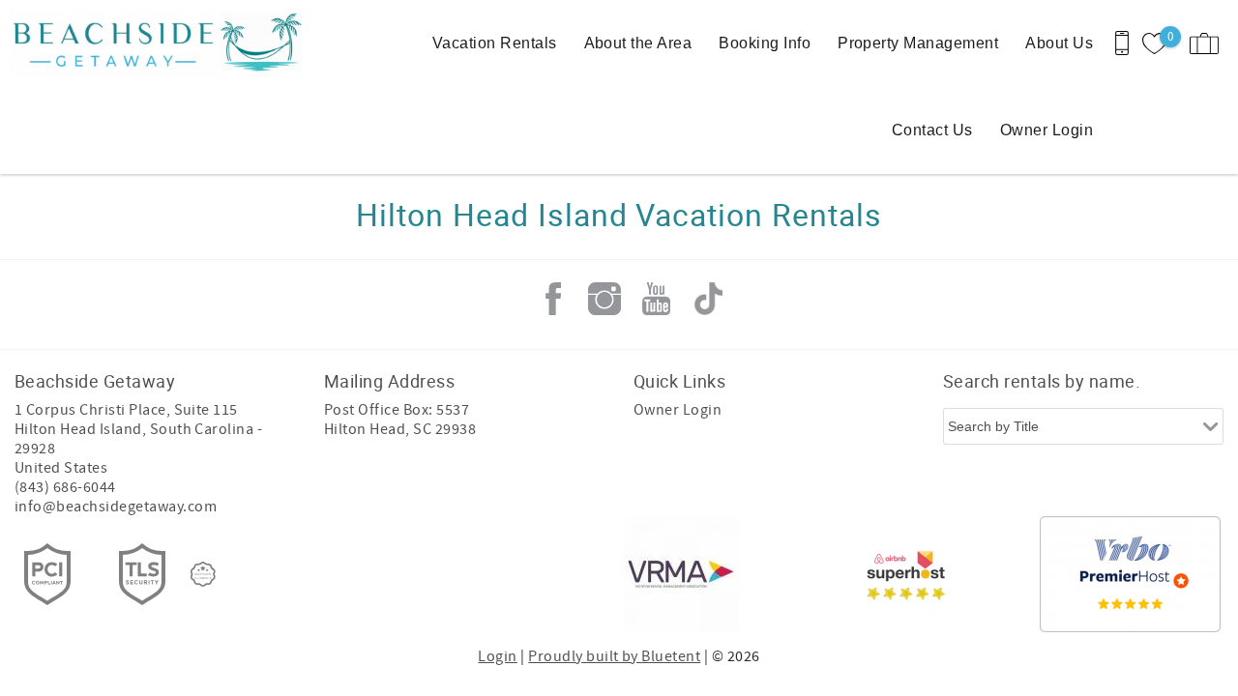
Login (497, 656)
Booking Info (765, 43)
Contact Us (932, 130)
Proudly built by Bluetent (614, 656)
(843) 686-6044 (65, 487)
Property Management (918, 43)
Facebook (553, 298)
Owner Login (1046, 130)
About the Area (638, 43)
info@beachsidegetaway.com (116, 506)
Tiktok (708, 298)
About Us (1059, 43)
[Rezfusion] (203, 574)
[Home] (133, 43)
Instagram (604, 298)
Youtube (656, 298)
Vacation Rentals (494, 43)
